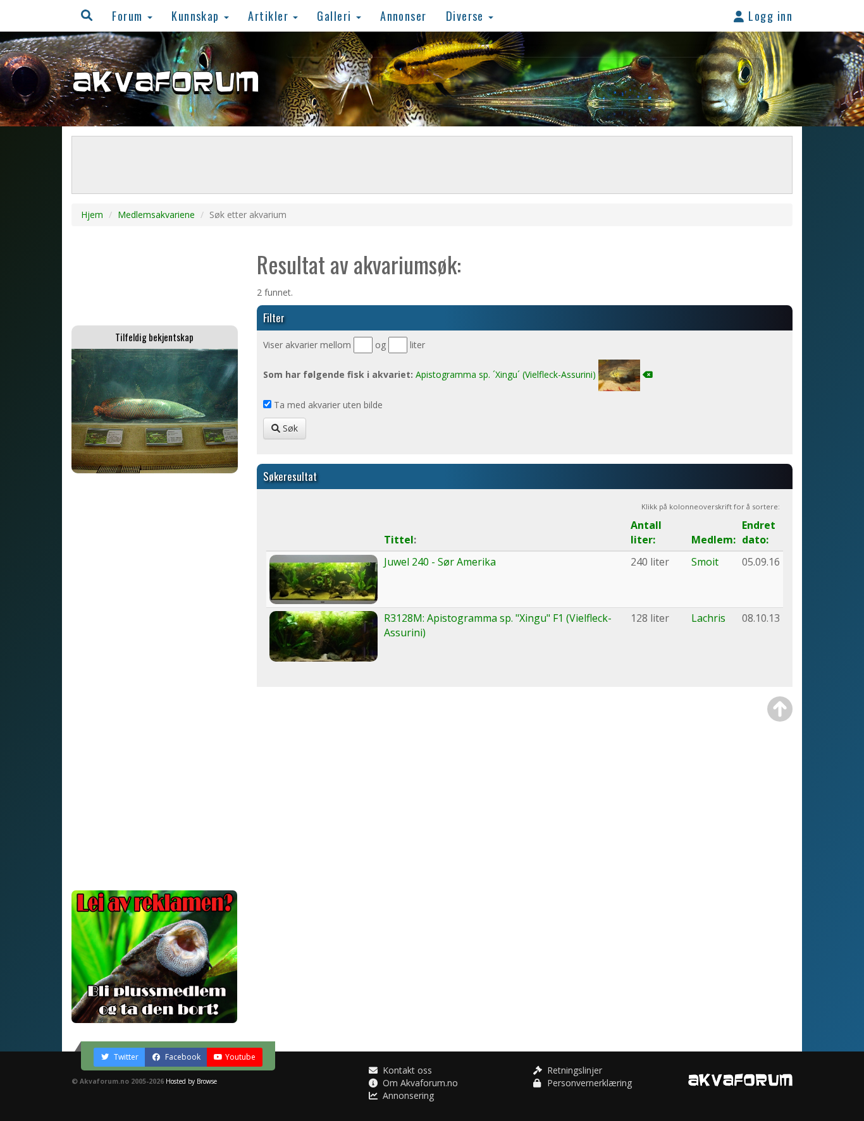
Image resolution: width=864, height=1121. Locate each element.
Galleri (336, 15)
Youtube (240, 1056)
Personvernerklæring (588, 1083)
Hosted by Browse (191, 1081)
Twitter (125, 1056)
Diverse (467, 15)
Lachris (708, 618)
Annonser (403, 15)
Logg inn (769, 15)
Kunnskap (197, 15)
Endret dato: (758, 532)
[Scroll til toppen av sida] (780, 709)
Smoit (705, 562)
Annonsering (407, 1095)
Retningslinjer (573, 1070)
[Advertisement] (154, 681)
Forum (129, 15)
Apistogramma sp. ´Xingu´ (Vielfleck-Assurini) (506, 374)
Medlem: (713, 540)
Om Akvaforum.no (419, 1083)
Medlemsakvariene (156, 215)
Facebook (182, 1056)
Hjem (92, 215)
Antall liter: (646, 532)
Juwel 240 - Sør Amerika (440, 562)
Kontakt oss (406, 1070)
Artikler (270, 15)
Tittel (399, 540)
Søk (289, 428)
